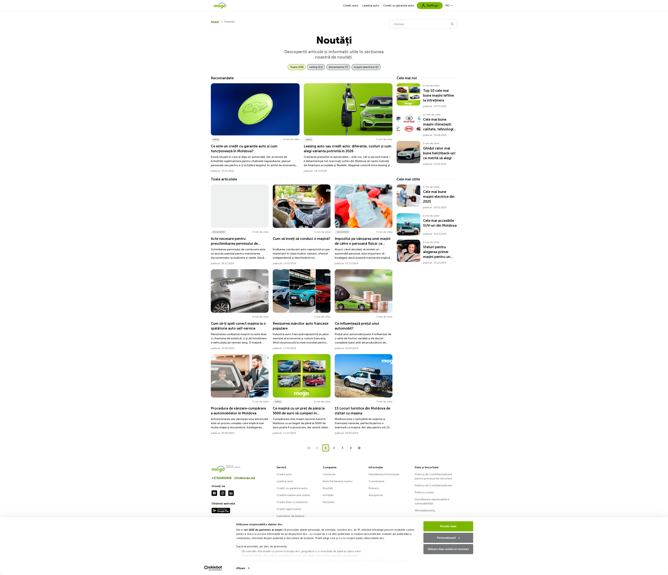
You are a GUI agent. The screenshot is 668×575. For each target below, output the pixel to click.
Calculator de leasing (290, 516)
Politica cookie (424, 492)
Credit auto (350, 5)
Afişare (240, 568)
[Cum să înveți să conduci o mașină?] (302, 206)
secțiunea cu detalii (370, 560)
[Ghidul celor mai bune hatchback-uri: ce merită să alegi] (408, 152)
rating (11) (316, 67)
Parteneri (329, 502)
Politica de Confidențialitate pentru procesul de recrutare (433, 476)
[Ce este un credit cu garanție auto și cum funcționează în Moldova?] (255, 109)
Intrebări (328, 495)
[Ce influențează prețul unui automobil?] (363, 291)
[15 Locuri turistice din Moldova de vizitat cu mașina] (363, 376)
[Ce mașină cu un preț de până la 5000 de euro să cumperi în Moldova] (302, 376)
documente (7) (338, 67)
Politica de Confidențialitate (433, 485)
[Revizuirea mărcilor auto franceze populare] (302, 291)
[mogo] (242, 468)
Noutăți (328, 488)
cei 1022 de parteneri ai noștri (263, 529)
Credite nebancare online (293, 495)
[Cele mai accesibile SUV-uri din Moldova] (408, 224)
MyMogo (432, 5)
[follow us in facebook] (214, 493)
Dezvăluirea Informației (384, 474)
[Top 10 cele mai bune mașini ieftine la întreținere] (408, 94)
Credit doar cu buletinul (292, 502)
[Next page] (350, 447)
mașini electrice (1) (366, 67)
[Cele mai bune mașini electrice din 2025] (408, 195)
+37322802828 (222, 477)
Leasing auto (370, 5)
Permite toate (448, 526)
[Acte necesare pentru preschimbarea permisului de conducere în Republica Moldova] (240, 206)
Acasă (215, 21)
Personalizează (446, 537)
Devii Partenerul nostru (337, 481)
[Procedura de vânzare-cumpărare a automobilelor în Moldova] (240, 376)
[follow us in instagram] (222, 493)
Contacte (329, 474)
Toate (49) (296, 67)
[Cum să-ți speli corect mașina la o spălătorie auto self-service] (240, 291)
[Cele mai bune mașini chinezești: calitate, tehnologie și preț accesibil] (408, 123)
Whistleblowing (425, 510)
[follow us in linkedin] (231, 493)
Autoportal (376, 495)
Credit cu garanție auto (398, 5)
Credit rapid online (289, 509)
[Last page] (359, 447)
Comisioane (376, 481)
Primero (374, 488)
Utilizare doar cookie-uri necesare (448, 549)
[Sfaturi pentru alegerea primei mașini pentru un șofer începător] (408, 251)
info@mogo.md (244, 477)
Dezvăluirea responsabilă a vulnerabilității (432, 501)
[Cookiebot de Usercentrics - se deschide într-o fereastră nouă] (213, 568)
